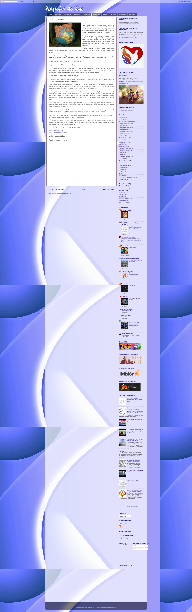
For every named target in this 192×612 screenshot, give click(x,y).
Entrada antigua (108, 189)
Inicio (50, 14)
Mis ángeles (123, 75)
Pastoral (121, 171)
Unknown (123, 526)
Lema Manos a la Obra (125, 148)
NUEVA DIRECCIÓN (126, 310)
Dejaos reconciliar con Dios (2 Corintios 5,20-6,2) (134, 408)
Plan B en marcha (133, 285)
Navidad (121, 158)
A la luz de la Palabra (127, 309)
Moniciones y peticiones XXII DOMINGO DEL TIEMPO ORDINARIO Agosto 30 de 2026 (131, 240)
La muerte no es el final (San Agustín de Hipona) (135, 440)
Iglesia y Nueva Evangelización (130, 258)
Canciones (96, 14)
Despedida (123, 316)
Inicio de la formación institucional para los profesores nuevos (134, 324)
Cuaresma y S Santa (124, 129)
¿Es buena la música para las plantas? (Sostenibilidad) (135, 430)
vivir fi (123, 321)
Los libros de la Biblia (133, 480)
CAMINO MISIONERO (127, 333)
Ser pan (122, 451)
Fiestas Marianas (123, 138)
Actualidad (67, 14)
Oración (121, 163)
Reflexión (58, 14)
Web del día (122, 202)
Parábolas (122, 167)
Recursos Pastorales (124, 181)
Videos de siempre (124, 198)
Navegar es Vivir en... (125, 156)
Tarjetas (113, 14)
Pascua (121, 169)
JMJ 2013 (121, 144)
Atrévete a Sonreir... (126, 246)
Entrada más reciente (56, 189)
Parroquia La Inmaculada (128, 237)
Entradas (137, 545)
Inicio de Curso (123, 142)
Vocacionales (122, 200)
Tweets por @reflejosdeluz (126, 110)
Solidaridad (122, 14)
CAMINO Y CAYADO (126, 210)
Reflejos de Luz (125, 523)
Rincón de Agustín (124, 188)
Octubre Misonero (124, 161)
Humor (121, 140)
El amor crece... (132, 247)
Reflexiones (122, 186)
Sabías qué (122, 190)
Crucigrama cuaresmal (133, 460)
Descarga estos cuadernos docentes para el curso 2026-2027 (135, 227)
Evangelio (121, 135)
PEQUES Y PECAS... (127, 271)
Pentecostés (122, 179)
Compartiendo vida (124, 127)
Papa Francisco (123, 165)
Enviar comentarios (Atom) (63, 193)
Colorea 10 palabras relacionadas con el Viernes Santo (134, 400)
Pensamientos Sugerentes (60, 132)
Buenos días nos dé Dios (126, 121)
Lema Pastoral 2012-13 (125, 150)
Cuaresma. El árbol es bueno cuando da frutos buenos (135, 490)
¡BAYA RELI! (124, 296)
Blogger (114, 607)
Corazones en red (126, 315)
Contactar (132, 14)
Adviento (121, 119)
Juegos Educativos (124, 146)
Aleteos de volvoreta (127, 284)
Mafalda (121, 154)
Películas (121, 175)
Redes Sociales (123, 184)
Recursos (77, 14)
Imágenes (87, 14)
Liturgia (121, 152)
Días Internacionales (124, 131)
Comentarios (138, 549)
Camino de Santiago (124, 123)
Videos (105, 14)
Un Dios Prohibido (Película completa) (130, 335)
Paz (120, 173)
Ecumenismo (122, 133)
